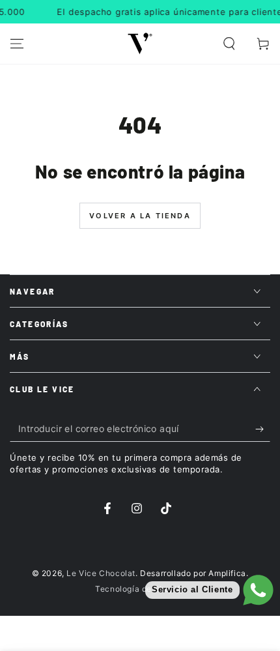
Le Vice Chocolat (100, 573)
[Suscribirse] (262, 428)
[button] (229, 44)
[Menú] (17, 44)
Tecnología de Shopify (140, 589)
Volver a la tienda (140, 215)
